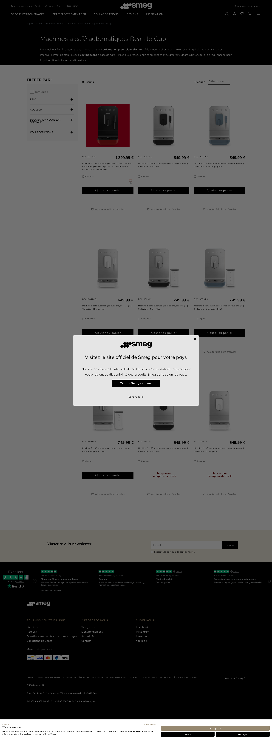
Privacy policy (150, 724)
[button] (7, 724)
